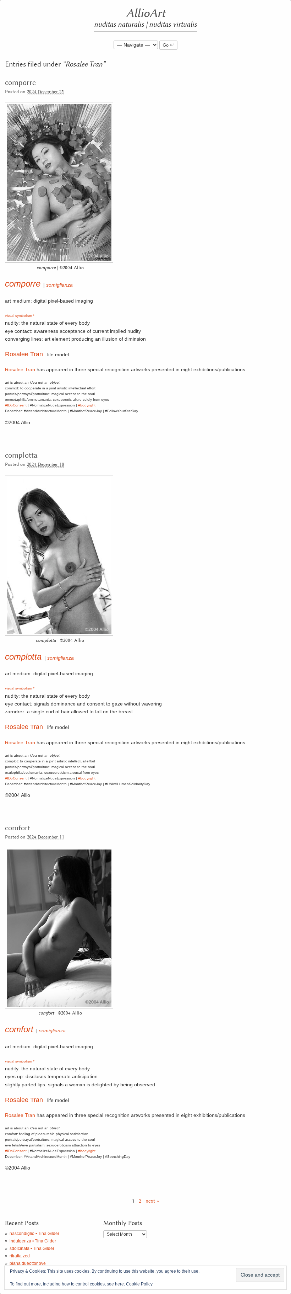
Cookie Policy (139, 1284)
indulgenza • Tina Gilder (33, 1241)
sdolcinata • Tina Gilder (32, 1248)
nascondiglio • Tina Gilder (34, 1233)
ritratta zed (20, 1255)
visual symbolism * (19, 316)
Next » (152, 1201)
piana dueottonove (28, 1263)
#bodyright (86, 405)
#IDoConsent (16, 405)
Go (166, 45)
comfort (17, 828)
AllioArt (145, 13)
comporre (20, 83)
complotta (21, 455)
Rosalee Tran (24, 354)
